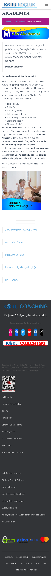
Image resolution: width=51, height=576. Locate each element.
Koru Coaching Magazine (12, 452)
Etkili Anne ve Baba (14, 255)
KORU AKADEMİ (22, 557)
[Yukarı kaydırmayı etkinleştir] (45, 570)
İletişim (5, 411)
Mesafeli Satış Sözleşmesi (13, 501)
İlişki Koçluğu (11, 280)
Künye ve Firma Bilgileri (11, 404)
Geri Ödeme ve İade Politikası (13, 494)
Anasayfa (10, 22)
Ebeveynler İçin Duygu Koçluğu (20, 267)
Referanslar (7, 418)
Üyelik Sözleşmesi (9, 508)
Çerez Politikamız (9, 487)
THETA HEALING (11, 564)
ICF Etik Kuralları (8, 522)
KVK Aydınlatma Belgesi (11, 473)
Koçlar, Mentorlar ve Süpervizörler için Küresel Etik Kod (24, 515)
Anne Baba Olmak (14, 242)
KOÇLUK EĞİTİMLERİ (39, 557)
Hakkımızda (7, 397)
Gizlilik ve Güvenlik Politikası (13, 480)
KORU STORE (41, 564)
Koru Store (6, 446)
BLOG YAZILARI (26, 564)
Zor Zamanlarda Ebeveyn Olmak (21, 230)
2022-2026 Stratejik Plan (12, 439)
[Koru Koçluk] (20, 4)
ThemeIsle (33, 570)
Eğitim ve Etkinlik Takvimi (12, 425)
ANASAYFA (9, 557)
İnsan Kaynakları (9, 432)
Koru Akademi (20, 22)
